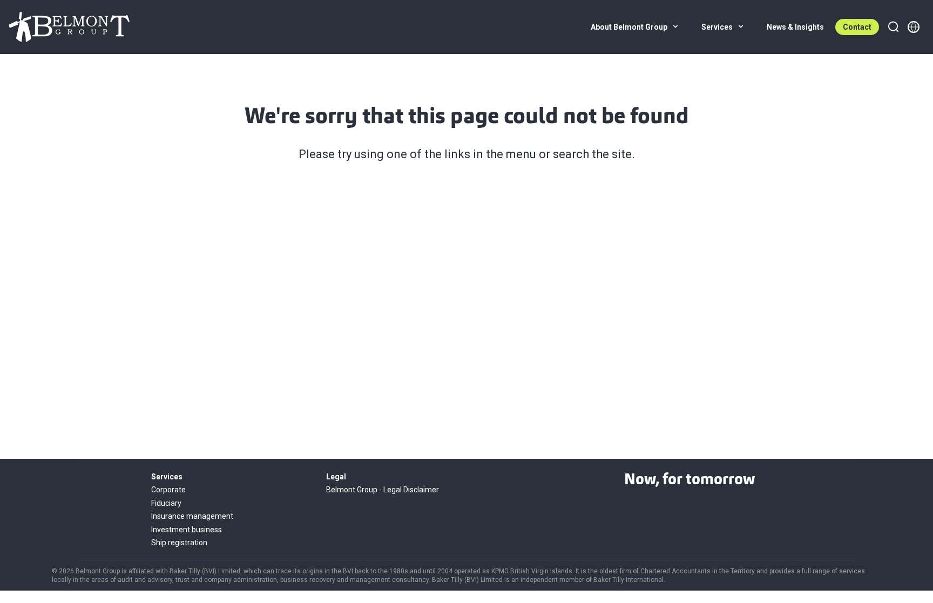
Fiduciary (166, 503)
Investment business (186, 529)
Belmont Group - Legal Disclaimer (382, 489)
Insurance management (192, 516)
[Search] (893, 27)
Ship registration (179, 542)
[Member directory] (913, 27)
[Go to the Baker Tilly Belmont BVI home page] (70, 27)
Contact (857, 27)
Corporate (168, 489)
